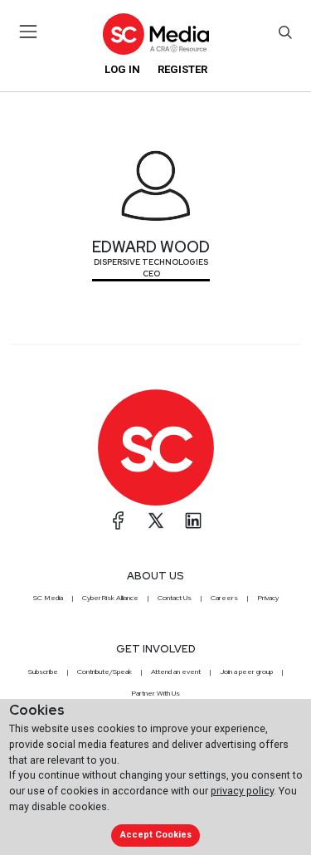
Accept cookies (156, 834)
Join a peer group (246, 672)
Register (182, 69)
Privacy (268, 598)
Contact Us (175, 598)
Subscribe (43, 672)
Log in (122, 69)
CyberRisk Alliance (110, 598)
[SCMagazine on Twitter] (156, 520)
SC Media (48, 598)
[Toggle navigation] (28, 31)
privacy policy (242, 790)
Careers (224, 598)
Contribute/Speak (104, 672)
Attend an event (176, 672)
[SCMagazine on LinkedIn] (193, 520)
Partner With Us (155, 693)
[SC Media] (155, 33)
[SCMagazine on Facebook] (119, 520)
